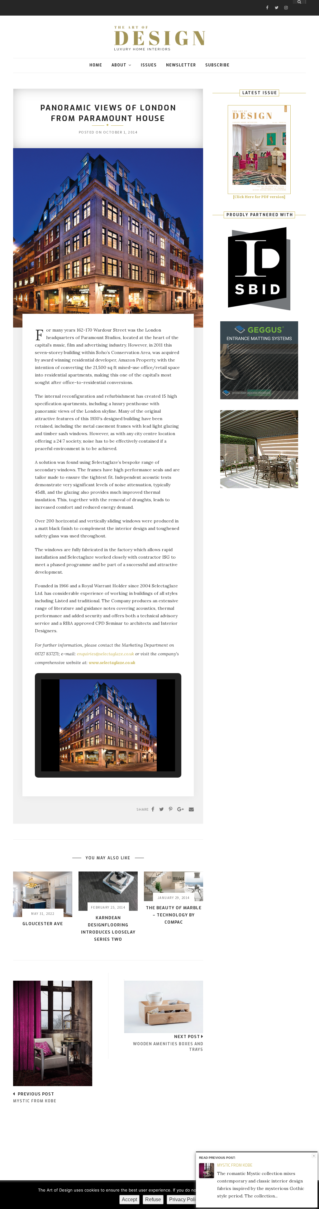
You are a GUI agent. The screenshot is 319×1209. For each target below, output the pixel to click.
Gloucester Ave (42, 923)
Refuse (153, 1199)
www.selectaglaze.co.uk (112, 662)
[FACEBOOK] (267, 2)
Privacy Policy (185, 1199)
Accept (129, 1199)
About (119, 65)
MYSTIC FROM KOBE (234, 1165)
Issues (149, 65)
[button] (93, 756)
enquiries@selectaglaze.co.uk (105, 654)
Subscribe (217, 65)
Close (314, 1156)
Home (95, 65)
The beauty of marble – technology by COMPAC (174, 915)
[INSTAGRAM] (286, 2)
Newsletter (181, 65)
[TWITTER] (276, 2)
